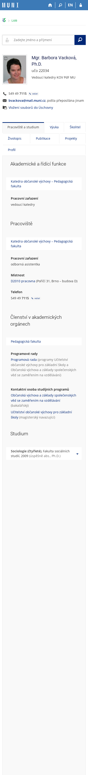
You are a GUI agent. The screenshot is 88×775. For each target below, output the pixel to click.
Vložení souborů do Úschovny (31, 107)
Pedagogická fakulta (26, 341)
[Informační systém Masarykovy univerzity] (10, 5)
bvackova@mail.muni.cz (27, 100)
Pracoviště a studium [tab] (23, 127)
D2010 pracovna (23, 281)
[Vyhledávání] (60, 5)
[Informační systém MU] (4, 20)
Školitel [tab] (75, 127)
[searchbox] (43, 40)
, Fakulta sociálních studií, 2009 (40, 453)
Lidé (14, 20)
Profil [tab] (12, 150)
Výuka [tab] (54, 127)
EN (70, 4)
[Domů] (50, 5)
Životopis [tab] (14, 138)
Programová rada (24, 359)
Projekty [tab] (71, 138)
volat (35, 93)
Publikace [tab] (43, 138)
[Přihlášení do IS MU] (81, 5)
